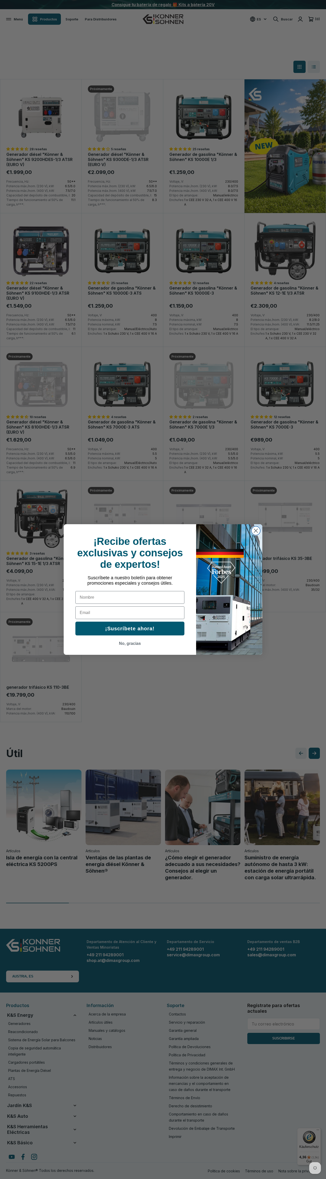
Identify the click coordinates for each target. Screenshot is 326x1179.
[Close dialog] (255, 530)
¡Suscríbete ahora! (130, 628)
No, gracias (130, 643)
